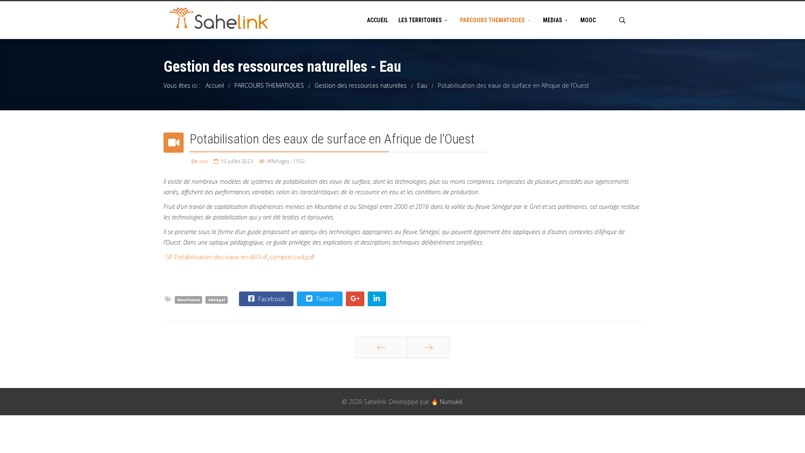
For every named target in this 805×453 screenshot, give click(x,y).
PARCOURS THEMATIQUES (492, 20)
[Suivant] (428, 347)
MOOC (588, 20)
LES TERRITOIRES (420, 20)
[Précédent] (381, 347)
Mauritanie (188, 299)
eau (204, 161)
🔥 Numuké (446, 402)
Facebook (271, 299)
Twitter (324, 299)
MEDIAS (552, 20)
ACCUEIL (377, 20)
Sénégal (216, 299)
